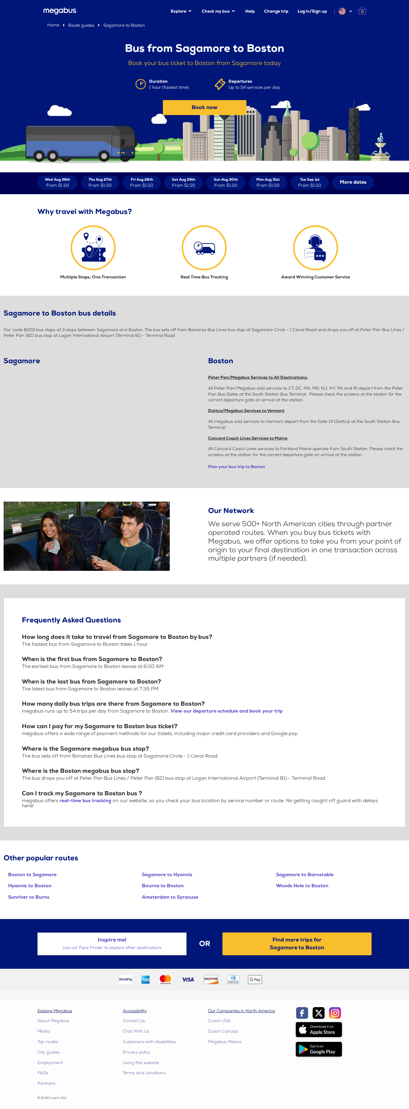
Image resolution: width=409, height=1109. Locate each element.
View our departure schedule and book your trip (227, 711)
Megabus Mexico (224, 1041)
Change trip (276, 11)
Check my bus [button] (216, 11)
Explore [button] (178, 11)
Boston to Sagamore (32, 875)
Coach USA (219, 1020)
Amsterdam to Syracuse (170, 897)
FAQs (42, 1072)
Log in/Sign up (312, 11)
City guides (48, 1052)
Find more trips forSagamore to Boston (297, 943)
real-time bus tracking (85, 801)
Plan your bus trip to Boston (236, 466)
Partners (46, 1083)
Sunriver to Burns (28, 897)
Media (43, 1031)
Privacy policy (137, 1052)
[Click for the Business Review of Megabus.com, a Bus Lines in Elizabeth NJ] (280, 979)
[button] (345, 11)
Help (250, 11)
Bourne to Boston (163, 886)
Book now (204, 107)
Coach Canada (223, 1031)
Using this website (141, 1062)
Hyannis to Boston (29, 886)
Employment (50, 1062)
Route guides (81, 25)
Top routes (47, 1041)
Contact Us (134, 1020)
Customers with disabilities (149, 1041)
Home (53, 25)
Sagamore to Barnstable (305, 875)
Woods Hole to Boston (302, 886)
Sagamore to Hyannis (167, 875)
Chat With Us (136, 1031)
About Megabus (53, 1020)
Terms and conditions (144, 1072)
